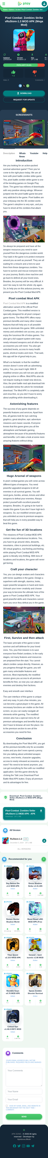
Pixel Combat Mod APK (14, 303)
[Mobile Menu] (3, 3)
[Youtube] (29, 1146)
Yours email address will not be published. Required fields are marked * (23, 1062)
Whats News (22, 155)
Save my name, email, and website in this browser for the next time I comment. (23, 1108)
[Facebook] (15, 1146)
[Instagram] (24, 1146)
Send (24, 1117)
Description (9, 153)
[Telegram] (20, 85)
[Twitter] (19, 1146)
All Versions (24, 849)
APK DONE (16, 1134)
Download (25, 93)
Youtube (34, 153)
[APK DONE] (24, 3)
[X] (24, 85)
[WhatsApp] (27, 85)
